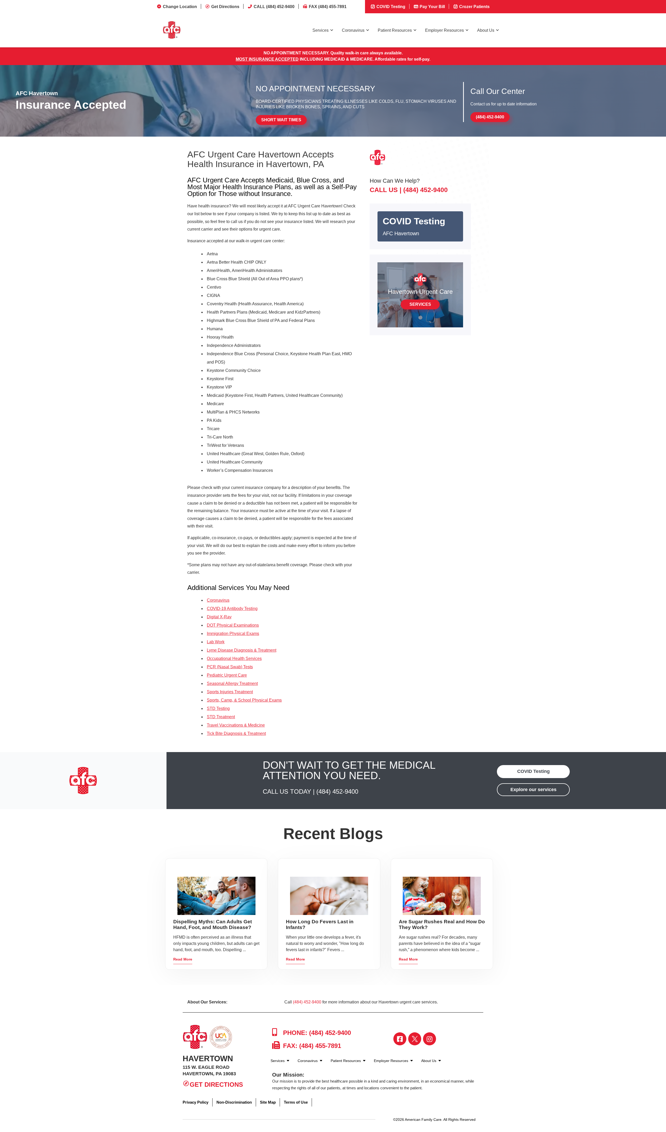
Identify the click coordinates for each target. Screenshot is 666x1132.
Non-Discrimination (234, 1102)
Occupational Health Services (234, 658)
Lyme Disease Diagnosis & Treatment (241, 650)
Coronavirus (353, 30)
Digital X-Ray (219, 617)
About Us (485, 30)
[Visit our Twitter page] (414, 1038)
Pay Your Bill (432, 6)
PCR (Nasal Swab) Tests (230, 667)
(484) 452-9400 (490, 117)
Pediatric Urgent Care (227, 675)
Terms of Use (296, 1102)
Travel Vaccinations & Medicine (236, 725)
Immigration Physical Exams (233, 633)
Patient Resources (395, 30)
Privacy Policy (195, 1102)
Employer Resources (444, 30)
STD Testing (218, 708)
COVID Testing (390, 6)
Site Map (268, 1102)
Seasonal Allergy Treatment (232, 683)
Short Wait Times (281, 120)
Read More (182, 959)
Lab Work (216, 642)
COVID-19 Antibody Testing (232, 608)
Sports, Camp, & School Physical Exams (244, 700)
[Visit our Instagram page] (429, 1038)
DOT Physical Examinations (233, 625)
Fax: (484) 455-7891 (311, 1045)
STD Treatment (221, 717)
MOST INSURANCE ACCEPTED (267, 59)
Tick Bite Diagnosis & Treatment (236, 733)
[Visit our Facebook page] (399, 1038)
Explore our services (533, 789)
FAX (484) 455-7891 (328, 6)
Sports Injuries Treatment (230, 692)
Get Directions (225, 6)
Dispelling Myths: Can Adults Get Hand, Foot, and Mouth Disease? (212, 924)
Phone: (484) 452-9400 (316, 1032)
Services (320, 30)
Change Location (180, 6)
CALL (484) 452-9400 (274, 6)
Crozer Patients (474, 6)
